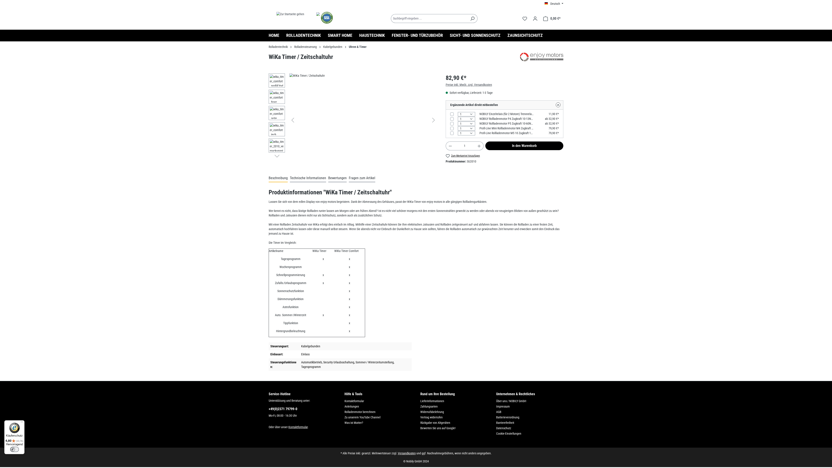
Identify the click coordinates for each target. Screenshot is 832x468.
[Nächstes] (433, 120)
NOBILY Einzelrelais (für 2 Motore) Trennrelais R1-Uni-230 (506, 114)
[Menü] (21, 423)
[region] (352, 120)
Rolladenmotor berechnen (359, 412)
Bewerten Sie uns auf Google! (437, 428)
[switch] (14, 449)
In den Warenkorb (524, 146)
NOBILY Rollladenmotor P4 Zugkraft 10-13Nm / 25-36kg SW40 (506, 118)
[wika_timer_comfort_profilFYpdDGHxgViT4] (363, 120)
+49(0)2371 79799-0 (283, 409)
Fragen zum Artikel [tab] (362, 178)
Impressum (503, 406)
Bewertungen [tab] (337, 178)
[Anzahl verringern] (450, 145)
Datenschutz (503, 428)
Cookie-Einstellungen (508, 433)
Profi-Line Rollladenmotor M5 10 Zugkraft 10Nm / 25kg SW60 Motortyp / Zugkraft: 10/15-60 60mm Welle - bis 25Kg (506, 133)
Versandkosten (407, 453)
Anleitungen (351, 406)
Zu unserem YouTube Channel (362, 417)
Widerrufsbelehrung (432, 412)
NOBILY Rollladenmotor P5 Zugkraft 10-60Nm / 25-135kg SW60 (506, 123)
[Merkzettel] (525, 18)
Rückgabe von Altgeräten (435, 422)
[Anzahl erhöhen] (479, 145)
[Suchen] (472, 18)
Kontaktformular (298, 427)
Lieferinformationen (432, 401)
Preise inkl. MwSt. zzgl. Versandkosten (469, 84)
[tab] (278, 178)
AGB (498, 412)
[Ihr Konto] (535, 18)
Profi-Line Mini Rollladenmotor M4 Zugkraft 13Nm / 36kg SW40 (506, 128)
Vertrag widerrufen (431, 417)
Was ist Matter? (353, 422)
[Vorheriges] (292, 120)
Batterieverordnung (507, 417)
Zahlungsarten (429, 406)
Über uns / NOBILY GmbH (511, 401)
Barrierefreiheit (505, 422)
